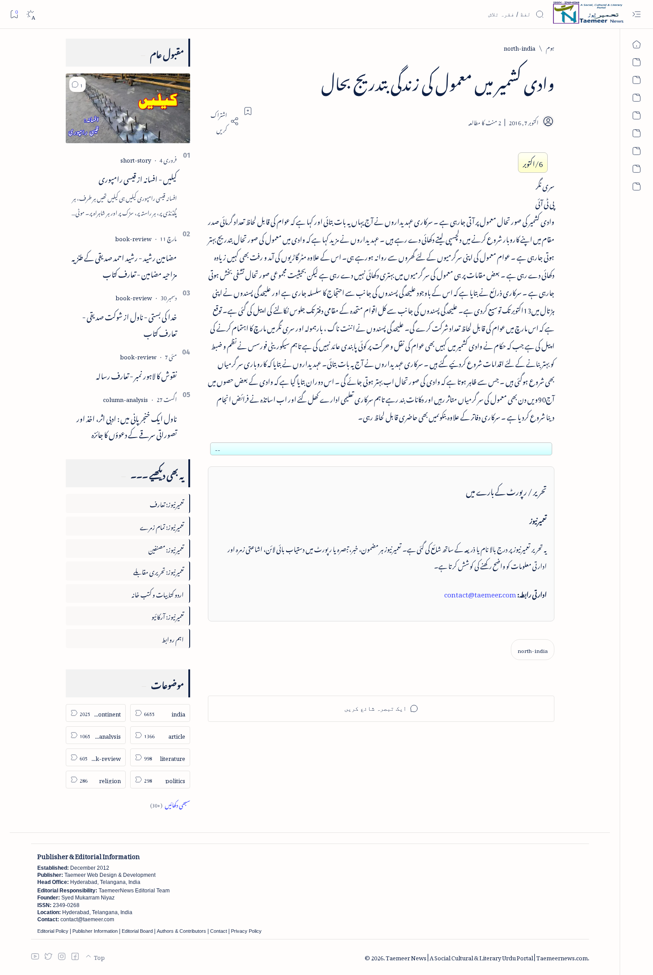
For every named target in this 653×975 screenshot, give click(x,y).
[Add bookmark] (247, 111)
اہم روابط (173, 638)
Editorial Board (137, 931)
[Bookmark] (14, 14)
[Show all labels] (170, 804)
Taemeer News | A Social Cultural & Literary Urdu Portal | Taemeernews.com (487, 956)
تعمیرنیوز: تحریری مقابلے (158, 570)
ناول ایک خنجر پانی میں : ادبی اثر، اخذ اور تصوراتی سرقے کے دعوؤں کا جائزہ (126, 425)
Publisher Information (95, 931)
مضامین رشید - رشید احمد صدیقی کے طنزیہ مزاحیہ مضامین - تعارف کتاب (124, 264)
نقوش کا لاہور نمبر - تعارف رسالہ (136, 374)
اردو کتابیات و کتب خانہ (157, 593)
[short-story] (135, 159)
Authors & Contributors (181, 931)
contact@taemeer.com (480, 593)
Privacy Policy (246, 931)
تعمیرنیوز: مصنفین (166, 548)
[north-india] (532, 649)
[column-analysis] (125, 398)
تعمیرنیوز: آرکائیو (167, 615)
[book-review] (133, 237)
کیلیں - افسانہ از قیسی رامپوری (138, 177)
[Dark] (30, 14)
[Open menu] (636, 14)
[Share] (223, 121)
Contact (218, 931)
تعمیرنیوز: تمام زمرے (162, 525)
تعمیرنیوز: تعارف (167, 503)
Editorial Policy (52, 931)
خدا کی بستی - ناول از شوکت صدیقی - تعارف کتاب (129, 323)
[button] (77, 84)
